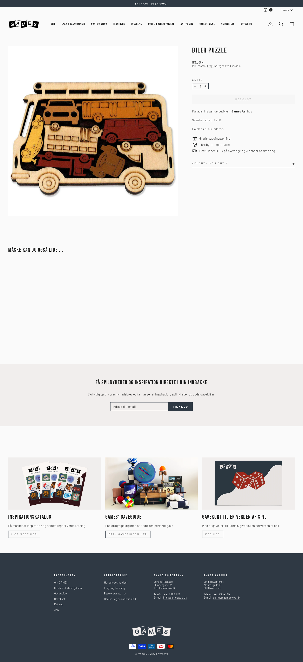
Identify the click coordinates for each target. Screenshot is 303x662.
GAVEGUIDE (246, 24)
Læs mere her (24, 534)
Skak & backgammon (73, 24)
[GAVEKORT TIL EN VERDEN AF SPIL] (248, 483)
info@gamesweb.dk (175, 597)
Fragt (210, 66)
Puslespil (136, 24)
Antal (197, 79)
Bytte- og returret (115, 593)
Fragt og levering (114, 588)
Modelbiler (228, 24)
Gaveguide (60, 593)
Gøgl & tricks (207, 24)
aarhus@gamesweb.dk (226, 597)
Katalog (58, 604)
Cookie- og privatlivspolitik (120, 599)
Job (56, 610)
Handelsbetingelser (116, 582)
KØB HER (212, 534)
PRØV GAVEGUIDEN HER (127, 534)
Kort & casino (99, 24)
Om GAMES (61, 582)
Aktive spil (187, 24)
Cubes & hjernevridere (161, 24)
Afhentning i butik (210, 163)
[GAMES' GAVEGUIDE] (151, 483)
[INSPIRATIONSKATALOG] (54, 483)
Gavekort (59, 599)
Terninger (119, 24)
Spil (53, 24)
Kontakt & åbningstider (68, 588)
